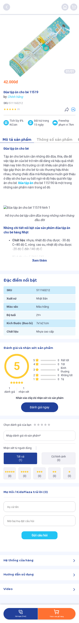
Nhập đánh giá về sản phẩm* (23, 435)
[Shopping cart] (73, 7)
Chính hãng (15, 97)
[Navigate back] (6, 7)
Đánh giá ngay (39, 407)
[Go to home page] (64, 7)
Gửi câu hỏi (40, 535)
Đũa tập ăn (25, 183)
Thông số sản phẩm (54, 139)
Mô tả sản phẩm (17, 139)
